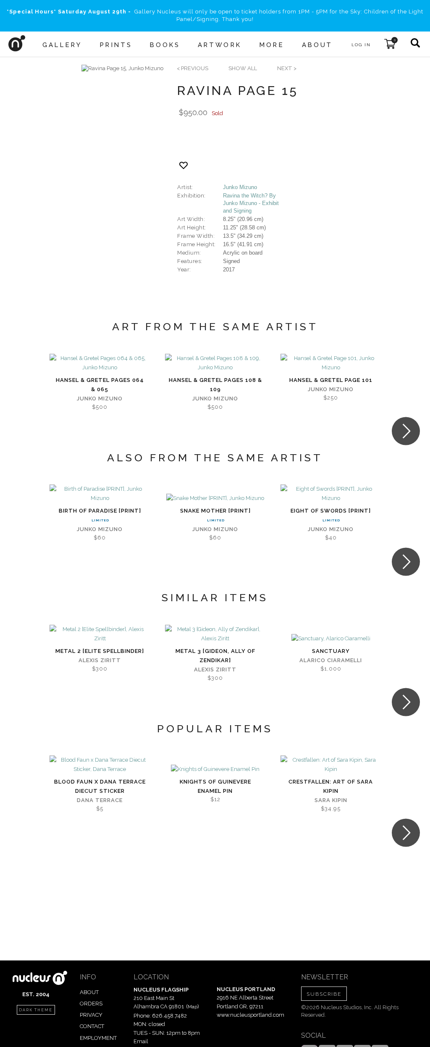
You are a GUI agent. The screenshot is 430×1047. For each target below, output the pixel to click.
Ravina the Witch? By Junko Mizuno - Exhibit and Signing (251, 203)
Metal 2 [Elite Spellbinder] (99, 651)
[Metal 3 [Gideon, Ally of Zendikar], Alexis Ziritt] (215, 634)
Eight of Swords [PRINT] (331, 511)
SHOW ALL (242, 68)
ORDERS (91, 1003)
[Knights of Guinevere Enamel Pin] (215, 769)
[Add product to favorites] (183, 165)
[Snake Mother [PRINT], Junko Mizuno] (215, 498)
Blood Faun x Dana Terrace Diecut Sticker (100, 786)
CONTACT (92, 1026)
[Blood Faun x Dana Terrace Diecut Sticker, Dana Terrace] (100, 764)
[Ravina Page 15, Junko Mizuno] (122, 68)
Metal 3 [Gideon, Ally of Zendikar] (215, 655)
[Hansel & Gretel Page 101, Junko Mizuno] (331, 363)
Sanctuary (331, 651)
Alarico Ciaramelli (330, 660)
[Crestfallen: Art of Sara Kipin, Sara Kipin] (331, 764)
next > (286, 68)
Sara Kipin (331, 800)
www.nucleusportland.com (250, 1015)
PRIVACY (91, 1015)
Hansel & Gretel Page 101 (330, 380)
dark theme (35, 1010)
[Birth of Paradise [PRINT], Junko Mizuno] (100, 493)
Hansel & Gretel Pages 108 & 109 (215, 384)
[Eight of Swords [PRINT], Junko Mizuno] (331, 493)
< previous (192, 68)
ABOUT (89, 992)
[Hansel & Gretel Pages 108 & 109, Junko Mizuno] (215, 363)
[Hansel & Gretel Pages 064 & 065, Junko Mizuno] (100, 363)
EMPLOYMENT (98, 1038)
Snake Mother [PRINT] (215, 511)
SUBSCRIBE (324, 994)
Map (192, 1007)
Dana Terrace (100, 800)
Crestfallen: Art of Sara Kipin (330, 786)
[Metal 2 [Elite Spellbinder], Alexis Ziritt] (100, 634)
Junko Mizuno (240, 187)
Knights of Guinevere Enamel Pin (215, 786)
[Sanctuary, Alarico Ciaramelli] (330, 638)
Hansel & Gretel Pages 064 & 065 (100, 384)
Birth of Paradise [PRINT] (100, 511)
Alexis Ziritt (100, 660)
